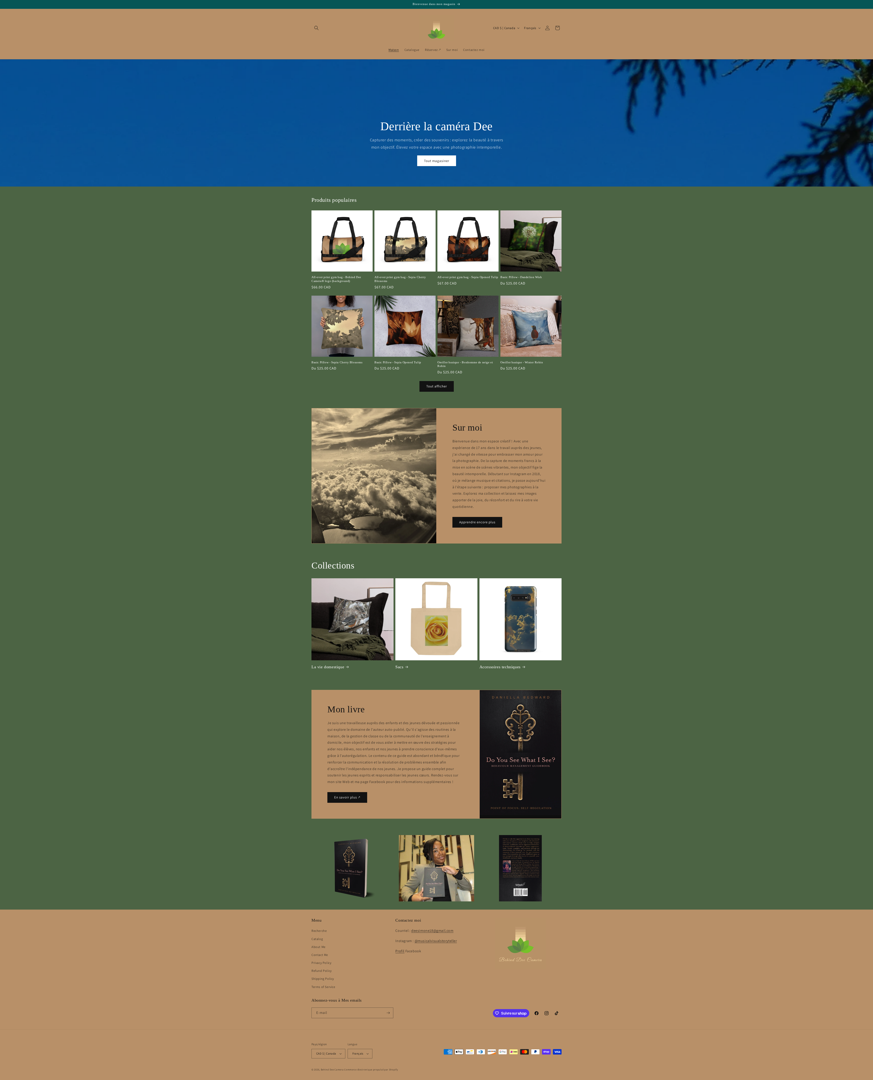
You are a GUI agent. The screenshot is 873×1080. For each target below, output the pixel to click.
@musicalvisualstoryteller (436, 940)
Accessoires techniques (500, 667)
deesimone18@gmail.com (432, 930)
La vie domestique (327, 667)
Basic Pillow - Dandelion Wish (521, 277)
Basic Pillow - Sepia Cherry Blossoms (337, 362)
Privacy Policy (321, 963)
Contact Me (319, 955)
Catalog (317, 939)
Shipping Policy (322, 979)
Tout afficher (436, 386)
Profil (399, 951)
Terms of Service (323, 987)
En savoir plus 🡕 (347, 797)
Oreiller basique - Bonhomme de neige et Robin (465, 364)
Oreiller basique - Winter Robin (521, 362)
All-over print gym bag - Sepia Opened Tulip (467, 277)
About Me (318, 947)
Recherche (319, 931)
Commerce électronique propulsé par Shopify (371, 1069)
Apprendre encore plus (477, 522)
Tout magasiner (436, 161)
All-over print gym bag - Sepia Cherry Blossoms (400, 279)
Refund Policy (321, 971)
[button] (316, 28)
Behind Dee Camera (332, 1069)
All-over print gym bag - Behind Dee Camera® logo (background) (336, 279)
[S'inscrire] (388, 1013)
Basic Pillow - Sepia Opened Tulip (397, 362)
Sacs (399, 667)
